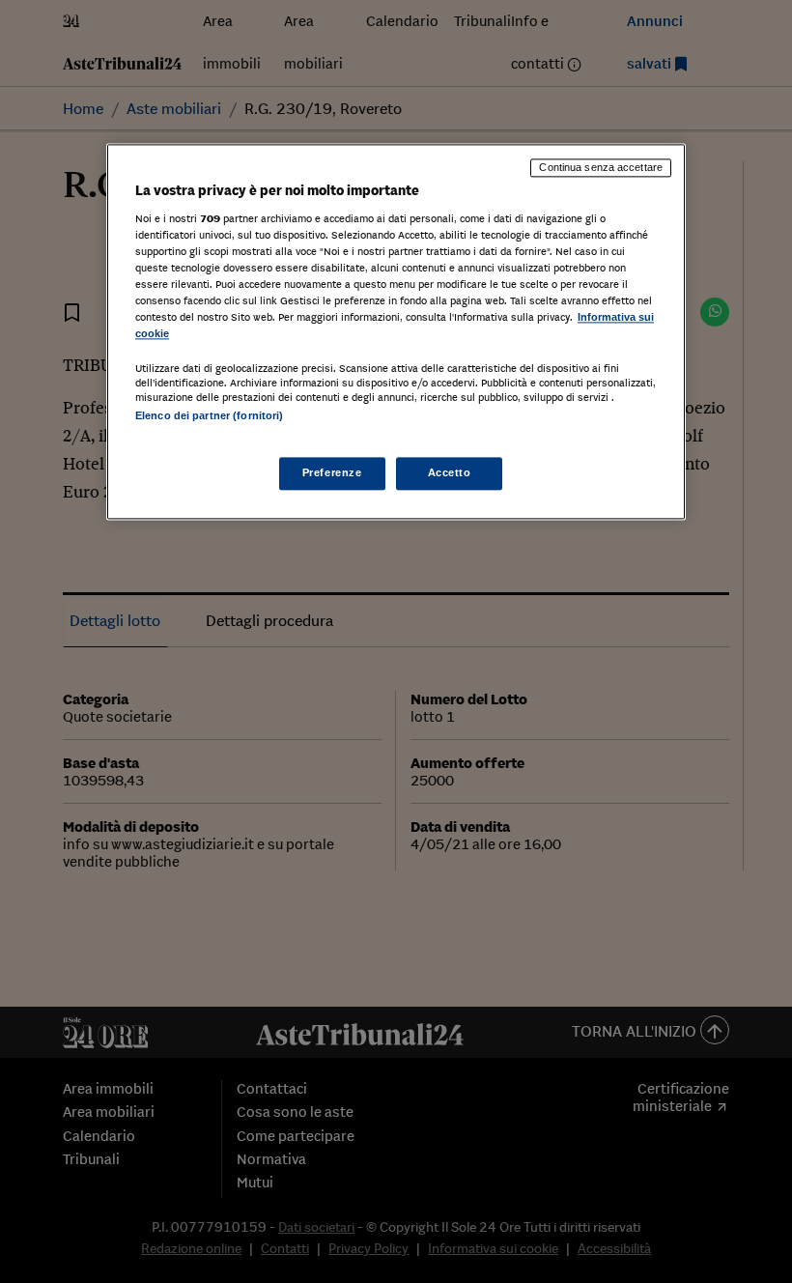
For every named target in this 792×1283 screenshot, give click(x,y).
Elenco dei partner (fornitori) (209, 416)
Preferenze (332, 472)
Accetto (449, 472)
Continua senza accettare (601, 168)
